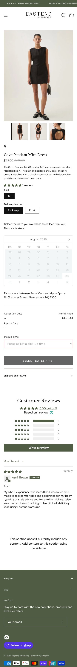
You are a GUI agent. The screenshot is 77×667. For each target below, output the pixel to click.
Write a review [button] (39, 448)
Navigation (8, 578)
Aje (5, 146)
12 (9, 195)
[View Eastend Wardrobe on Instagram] (6, 637)
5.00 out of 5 (48, 408)
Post (32, 210)
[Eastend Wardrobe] (38, 15)
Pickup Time (11, 336)
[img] (13, 472)
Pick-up (13, 210)
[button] (63, 15)
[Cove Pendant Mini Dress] (19, 131)
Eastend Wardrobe (20, 655)
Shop (6, 590)
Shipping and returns (15, 375)
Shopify (44, 655)
